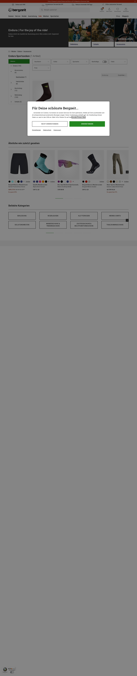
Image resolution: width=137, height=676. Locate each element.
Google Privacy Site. (78, 117)
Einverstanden (87, 124)
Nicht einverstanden (49, 124)
